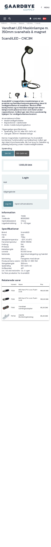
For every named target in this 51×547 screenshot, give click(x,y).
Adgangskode (9, 192)
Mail (5, 182)
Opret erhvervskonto (24, 204)
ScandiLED (25, 273)
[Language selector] (45, 18)
